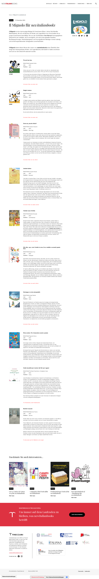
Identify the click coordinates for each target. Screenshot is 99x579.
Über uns (89, 3)
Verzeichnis (81, 3)
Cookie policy (87, 571)
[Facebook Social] (19, 556)
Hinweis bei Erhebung (37, 577)
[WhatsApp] (84, 35)
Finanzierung (71, 3)
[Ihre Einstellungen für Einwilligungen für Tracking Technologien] (9, 576)
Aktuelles (49, 3)
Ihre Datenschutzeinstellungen (55, 577)
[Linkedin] (87, 35)
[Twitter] (82, 35)
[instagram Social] (22, 556)
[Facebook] (79, 35)
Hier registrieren (77, 514)
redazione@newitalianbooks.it (16, 553)
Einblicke (62, 3)
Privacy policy (80, 571)
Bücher (55, 3)
